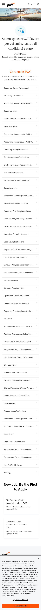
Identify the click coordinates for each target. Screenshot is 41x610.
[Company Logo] (16, 4)
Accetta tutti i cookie (20, 606)
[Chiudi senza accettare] (38, 558)
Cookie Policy (10, 595)
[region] (20, 582)
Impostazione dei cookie (20, 600)
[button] (29, 4)
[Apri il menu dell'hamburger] (3, 4)
